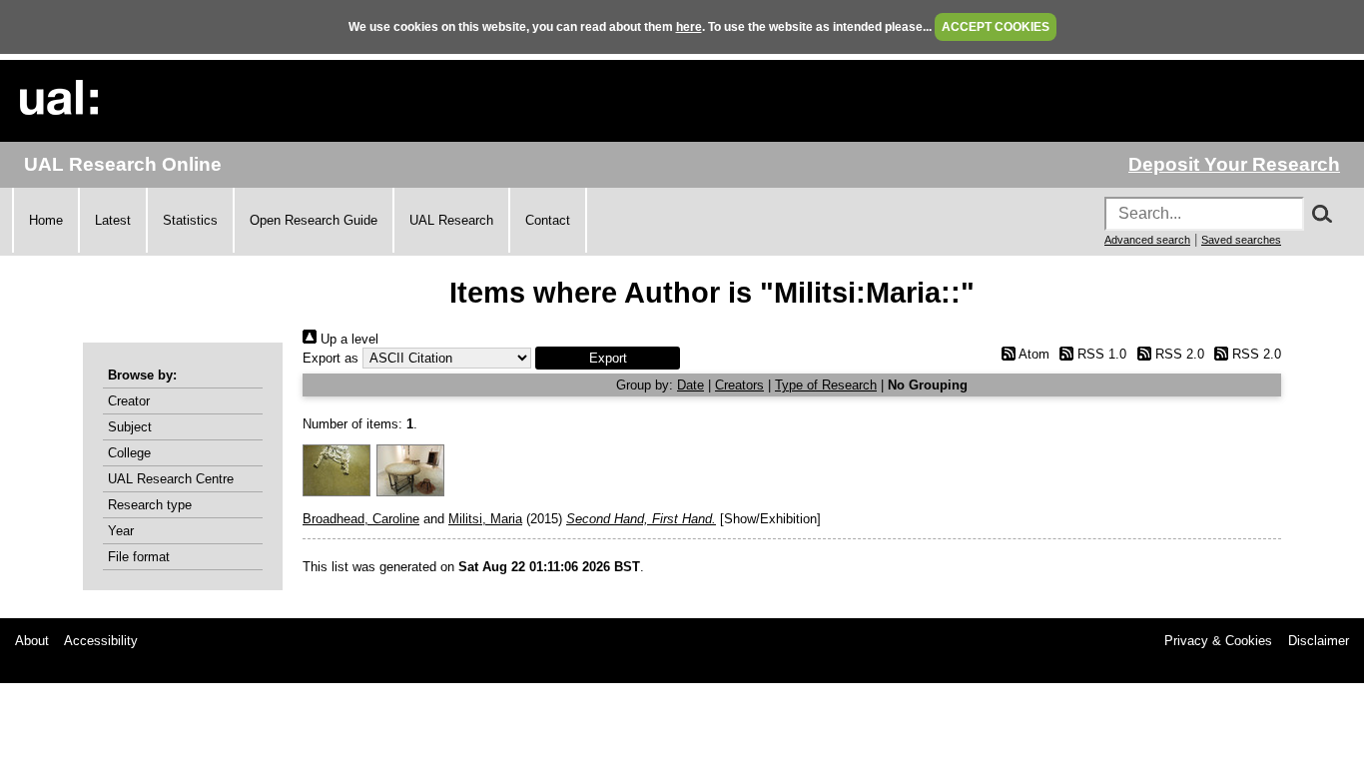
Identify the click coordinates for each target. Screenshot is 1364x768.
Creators (739, 385)
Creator (129, 400)
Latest (113, 220)
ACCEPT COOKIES (995, 27)
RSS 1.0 (1099, 354)
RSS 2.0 (1177, 354)
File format (139, 556)
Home (46, 220)
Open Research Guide (313, 220)
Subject (130, 426)
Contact (547, 220)
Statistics (190, 220)
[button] (607, 358)
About (32, 640)
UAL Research (451, 220)
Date (690, 385)
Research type (150, 504)
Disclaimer (1318, 640)
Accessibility (101, 640)
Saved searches (1241, 240)
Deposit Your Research (1234, 164)
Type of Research (826, 385)
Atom (1032, 354)
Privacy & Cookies (1218, 640)
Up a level (347, 339)
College (129, 452)
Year (121, 530)
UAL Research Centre (171, 478)
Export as (330, 358)
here (689, 27)
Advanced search (1147, 240)
